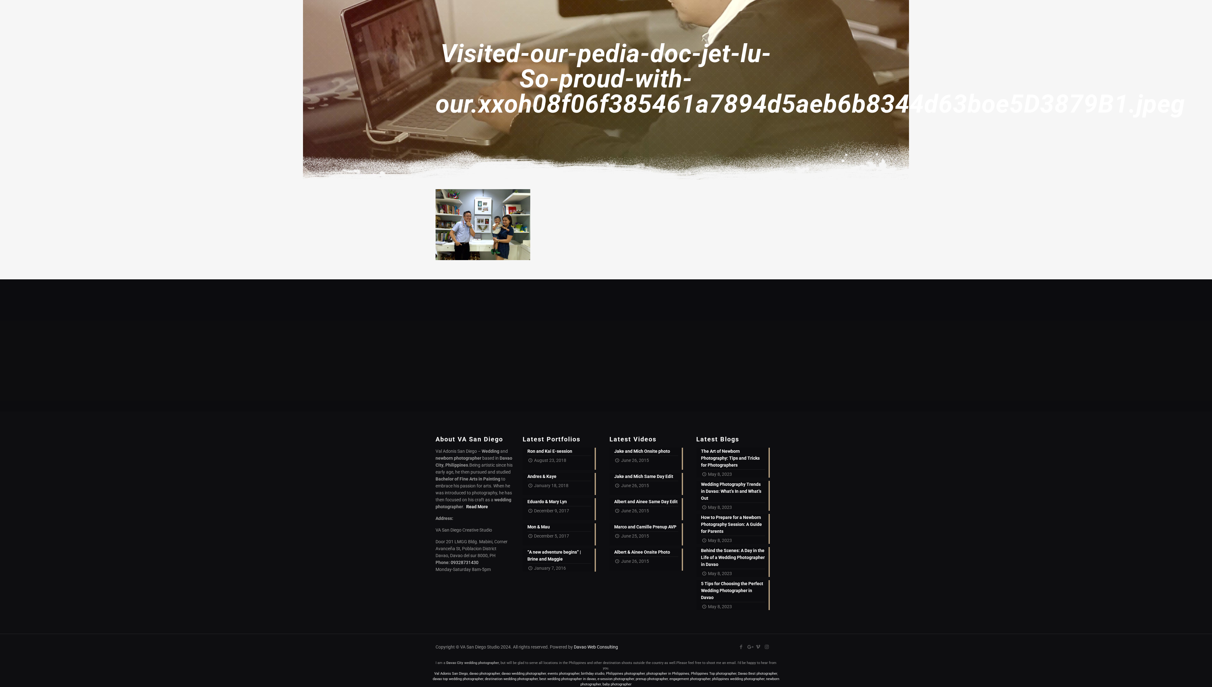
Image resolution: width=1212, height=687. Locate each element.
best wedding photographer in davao (567, 679)
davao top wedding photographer (458, 679)
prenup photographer (652, 679)
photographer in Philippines (667, 674)
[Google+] (749, 647)
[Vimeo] (758, 647)
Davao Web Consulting (596, 646)
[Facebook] (741, 647)
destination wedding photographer (511, 679)
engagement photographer (689, 679)
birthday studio (592, 674)
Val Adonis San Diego (451, 674)
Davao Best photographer (757, 674)
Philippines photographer (625, 674)
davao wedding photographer (524, 674)
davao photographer (484, 674)
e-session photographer (615, 679)
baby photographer (617, 684)
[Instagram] (766, 647)
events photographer (563, 674)
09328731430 (464, 562)
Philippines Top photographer (713, 674)
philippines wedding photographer (738, 679)
